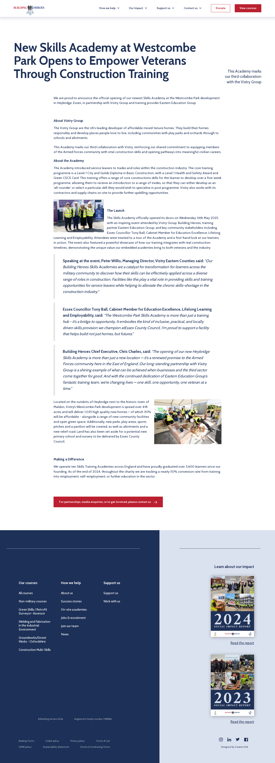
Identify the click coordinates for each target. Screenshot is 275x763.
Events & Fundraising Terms (95, 747)
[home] (29, 8)
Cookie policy (52, 740)
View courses (248, 8)
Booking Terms (26, 740)
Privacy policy (77, 740)
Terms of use (103, 740)
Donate (220, 8)
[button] (109, 8)
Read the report (242, 643)
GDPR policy (25, 747)
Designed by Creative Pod (234, 747)
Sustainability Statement (56, 747)
